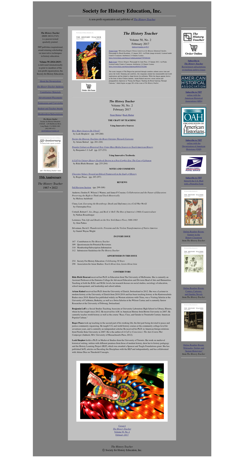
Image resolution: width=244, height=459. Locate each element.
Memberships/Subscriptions (50, 113)
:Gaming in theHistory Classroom (193, 234)
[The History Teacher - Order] (88, 79)
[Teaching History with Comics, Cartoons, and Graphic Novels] (193, 283)
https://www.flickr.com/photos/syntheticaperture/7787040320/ (129, 58)
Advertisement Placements (50, 97)
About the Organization (50, 81)
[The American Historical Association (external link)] (193, 87)
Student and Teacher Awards (50, 108)
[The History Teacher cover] (122, 420)
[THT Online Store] (193, 55)
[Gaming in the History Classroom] (193, 227)
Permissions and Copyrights (50, 102)
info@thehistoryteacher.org (50, 131)
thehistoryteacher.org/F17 (140, 47)
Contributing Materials (50, 92)
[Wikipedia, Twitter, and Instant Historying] (193, 340)
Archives (50, 86)
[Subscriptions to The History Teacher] (193, 173)
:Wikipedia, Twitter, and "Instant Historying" (193, 347)
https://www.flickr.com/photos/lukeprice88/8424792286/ (128, 66)
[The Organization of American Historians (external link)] (193, 135)
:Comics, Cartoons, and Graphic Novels (193, 291)
